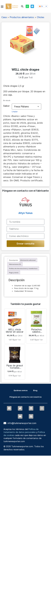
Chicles (40, 17)
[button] (22, 6)
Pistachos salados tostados (36, 331)
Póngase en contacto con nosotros (25, 397)
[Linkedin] (31, 408)
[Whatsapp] (27, 6)
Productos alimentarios (22, 17)
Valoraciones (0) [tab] (15, 264)
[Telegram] (32, 6)
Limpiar (15, 111)
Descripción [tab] (13, 260)
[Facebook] (9, 408)
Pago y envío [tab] (13, 272)
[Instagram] (42, 408)
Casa (4, 17)
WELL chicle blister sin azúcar (14, 330)
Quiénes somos (20, 390)
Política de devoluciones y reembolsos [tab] (23, 268)
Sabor (6, 106)
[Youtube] (20, 416)
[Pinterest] (31, 416)
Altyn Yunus (25, 213)
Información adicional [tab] (28, 260)
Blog (35, 390)
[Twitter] (20, 408)
